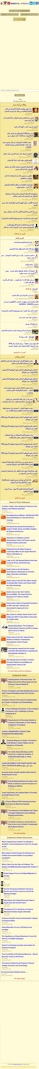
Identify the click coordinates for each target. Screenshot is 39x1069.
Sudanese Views (19, 675)
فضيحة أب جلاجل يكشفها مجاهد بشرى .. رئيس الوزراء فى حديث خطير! (19, 272)
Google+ (23, 1067)
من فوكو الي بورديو (32, 324)
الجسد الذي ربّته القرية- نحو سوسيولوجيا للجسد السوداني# (20, 218)
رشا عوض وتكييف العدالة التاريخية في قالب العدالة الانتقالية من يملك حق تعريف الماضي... (18, 110)
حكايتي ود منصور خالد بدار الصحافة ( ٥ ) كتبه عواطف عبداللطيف (18, 177)
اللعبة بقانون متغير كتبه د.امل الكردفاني (19, 160)
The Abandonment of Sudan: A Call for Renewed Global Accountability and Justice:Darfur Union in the (20, 662)
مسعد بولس (29, 264)
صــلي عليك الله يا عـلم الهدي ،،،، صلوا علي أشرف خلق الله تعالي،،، (18, 281)
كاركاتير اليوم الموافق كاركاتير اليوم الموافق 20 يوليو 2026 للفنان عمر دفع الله (19, 445)
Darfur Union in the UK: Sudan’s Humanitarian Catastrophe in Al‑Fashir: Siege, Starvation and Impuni (20, 572)
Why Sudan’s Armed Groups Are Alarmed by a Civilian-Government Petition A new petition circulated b (18, 855)
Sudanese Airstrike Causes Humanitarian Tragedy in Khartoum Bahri (20, 919)
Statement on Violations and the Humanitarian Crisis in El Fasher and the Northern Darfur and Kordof (21, 540)
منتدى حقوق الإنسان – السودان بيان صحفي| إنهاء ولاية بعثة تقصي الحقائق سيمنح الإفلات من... (18, 409)
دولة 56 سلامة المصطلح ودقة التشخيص (21, 249)
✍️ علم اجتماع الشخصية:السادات (24, 242)
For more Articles (19, 833)
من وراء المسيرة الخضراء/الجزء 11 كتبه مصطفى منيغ (21, 212)
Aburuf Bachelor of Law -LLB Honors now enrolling (17, 928)
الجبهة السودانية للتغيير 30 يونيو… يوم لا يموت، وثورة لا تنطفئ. (18, 490)
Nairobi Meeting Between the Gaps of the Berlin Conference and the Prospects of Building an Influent (22, 783)
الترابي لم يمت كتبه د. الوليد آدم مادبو (26, 127)
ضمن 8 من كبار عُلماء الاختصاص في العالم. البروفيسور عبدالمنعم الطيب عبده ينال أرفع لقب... (17, 400)
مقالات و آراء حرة (19, 105)
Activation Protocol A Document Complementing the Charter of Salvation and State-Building (19, 701)
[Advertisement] (19, 55)
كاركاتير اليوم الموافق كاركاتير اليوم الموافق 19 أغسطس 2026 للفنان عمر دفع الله (20, 371)
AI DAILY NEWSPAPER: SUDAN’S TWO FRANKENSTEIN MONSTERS (16, 733)
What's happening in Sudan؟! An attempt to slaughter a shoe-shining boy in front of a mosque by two (20, 844)
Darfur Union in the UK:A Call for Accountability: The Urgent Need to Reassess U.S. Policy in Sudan (19, 594)
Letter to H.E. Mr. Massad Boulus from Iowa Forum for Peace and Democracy (22, 562)
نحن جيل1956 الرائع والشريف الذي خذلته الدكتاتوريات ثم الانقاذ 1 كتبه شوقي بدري (20, 135)
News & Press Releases (19, 502)
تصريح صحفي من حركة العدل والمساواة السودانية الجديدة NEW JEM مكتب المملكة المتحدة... (17, 463)
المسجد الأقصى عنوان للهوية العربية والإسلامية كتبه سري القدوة (20, 204)
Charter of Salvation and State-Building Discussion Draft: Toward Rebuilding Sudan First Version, (20, 692)
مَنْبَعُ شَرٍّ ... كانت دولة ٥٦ (26, 337)
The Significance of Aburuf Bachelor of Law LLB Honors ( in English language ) (19, 937)
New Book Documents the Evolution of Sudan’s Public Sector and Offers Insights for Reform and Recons (21, 529)
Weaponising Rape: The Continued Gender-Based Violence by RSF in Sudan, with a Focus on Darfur (23, 628)
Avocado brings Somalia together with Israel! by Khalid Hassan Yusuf (19, 773)
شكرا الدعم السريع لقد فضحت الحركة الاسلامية (16, 330)
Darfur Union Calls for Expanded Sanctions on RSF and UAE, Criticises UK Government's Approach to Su (22, 605)
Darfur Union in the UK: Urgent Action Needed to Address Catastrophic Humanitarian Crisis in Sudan (20, 639)
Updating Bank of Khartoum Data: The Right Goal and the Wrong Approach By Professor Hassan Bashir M (22, 682)
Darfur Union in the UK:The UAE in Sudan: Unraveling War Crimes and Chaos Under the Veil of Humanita (22, 583)
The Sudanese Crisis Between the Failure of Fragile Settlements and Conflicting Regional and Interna (23, 813)
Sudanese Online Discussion (19, 838)
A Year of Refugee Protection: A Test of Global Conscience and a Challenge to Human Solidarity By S (21, 711)
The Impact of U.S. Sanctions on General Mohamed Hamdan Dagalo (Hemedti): (18, 910)
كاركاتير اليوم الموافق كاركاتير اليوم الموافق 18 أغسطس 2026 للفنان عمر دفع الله (20, 380)
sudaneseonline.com (20, 101)
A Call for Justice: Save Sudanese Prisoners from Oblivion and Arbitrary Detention (19, 508)
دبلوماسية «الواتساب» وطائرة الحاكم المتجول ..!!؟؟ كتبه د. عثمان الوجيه (18, 186)
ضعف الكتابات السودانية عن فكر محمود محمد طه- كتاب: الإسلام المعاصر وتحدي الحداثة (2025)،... (17, 145)
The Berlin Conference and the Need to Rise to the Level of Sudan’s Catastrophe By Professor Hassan (22, 824)
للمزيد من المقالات (19, 233)
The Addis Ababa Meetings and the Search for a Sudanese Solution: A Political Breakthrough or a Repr (20, 754)
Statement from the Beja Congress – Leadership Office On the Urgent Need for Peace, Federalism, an (21, 551)
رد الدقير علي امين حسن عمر (28, 317)
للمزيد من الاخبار (20, 498)
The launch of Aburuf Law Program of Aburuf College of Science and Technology (18, 964)
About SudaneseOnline (15, 1067)
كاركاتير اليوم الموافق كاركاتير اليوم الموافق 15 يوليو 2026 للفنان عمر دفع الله (19, 454)
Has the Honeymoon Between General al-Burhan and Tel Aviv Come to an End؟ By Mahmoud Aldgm (19, 891)
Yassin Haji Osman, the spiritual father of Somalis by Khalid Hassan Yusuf (19, 794)
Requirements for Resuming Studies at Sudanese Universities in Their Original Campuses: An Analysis (22, 722)
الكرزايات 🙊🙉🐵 (32, 289)
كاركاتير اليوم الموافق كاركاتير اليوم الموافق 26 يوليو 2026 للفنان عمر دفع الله (19, 427)
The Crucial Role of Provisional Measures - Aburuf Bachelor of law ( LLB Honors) (20, 955)
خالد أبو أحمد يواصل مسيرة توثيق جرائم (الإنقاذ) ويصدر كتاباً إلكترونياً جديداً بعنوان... (16, 481)
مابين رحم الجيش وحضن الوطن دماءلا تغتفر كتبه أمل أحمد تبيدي (19, 119)
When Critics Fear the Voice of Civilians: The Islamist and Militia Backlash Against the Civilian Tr (20, 866)
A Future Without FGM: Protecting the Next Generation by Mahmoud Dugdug (20, 803)
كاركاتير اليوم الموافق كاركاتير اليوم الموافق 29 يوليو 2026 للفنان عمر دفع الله (19, 418)
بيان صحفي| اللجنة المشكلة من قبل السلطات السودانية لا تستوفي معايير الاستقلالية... (19, 436)
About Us (3, 1067)
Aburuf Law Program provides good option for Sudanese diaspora (18, 946)
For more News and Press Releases (19, 671)
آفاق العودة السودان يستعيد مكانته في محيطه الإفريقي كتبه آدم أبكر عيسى (19, 168)
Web (20, 99)
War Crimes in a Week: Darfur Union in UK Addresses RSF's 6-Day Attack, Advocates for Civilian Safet (22, 617)
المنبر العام (20, 238)
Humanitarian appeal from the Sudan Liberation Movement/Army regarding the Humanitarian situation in (23, 651)
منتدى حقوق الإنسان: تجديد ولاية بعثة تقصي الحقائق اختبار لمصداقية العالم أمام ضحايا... (17, 362)
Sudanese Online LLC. (17, 1064)
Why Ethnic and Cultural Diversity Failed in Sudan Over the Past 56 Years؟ (19, 902)
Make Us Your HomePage (30, 1067)
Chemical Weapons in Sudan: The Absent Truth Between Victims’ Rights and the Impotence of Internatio (21, 743)
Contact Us (8, 1067)
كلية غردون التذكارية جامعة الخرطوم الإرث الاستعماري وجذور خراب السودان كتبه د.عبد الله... (18, 226)
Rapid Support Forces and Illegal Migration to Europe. (20, 875)
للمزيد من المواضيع (19, 352)
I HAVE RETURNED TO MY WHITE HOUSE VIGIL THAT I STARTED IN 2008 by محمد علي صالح (19, 764)
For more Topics (19, 978)
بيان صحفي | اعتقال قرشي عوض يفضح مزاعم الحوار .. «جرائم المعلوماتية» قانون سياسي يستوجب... (18, 390)
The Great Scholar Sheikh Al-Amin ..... (14, 972)
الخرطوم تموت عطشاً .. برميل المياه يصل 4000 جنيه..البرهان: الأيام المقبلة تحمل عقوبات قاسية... (23, 345)
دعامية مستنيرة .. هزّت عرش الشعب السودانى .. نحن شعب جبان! (17, 257)
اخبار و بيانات (20, 357)
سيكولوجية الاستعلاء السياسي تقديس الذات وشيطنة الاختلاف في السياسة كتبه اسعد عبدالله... (21, 195)
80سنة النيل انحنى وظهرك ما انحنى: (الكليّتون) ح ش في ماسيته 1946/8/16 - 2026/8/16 (21, 303)
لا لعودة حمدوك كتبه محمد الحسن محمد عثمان (17, 154)
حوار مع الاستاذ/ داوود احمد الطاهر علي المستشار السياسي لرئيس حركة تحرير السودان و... (19, 472)
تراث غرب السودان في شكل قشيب (23, 295)
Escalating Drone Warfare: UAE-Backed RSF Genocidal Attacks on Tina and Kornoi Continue (22, 518)
